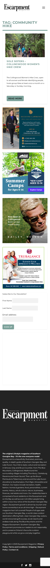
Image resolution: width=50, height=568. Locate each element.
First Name (7, 301)
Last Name (7, 308)
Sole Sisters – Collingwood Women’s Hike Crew (23, 64)
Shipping (32, 547)
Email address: (9, 314)
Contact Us (13, 550)
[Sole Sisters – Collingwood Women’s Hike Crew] (25, 45)
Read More (15, 98)
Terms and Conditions (18, 547)
